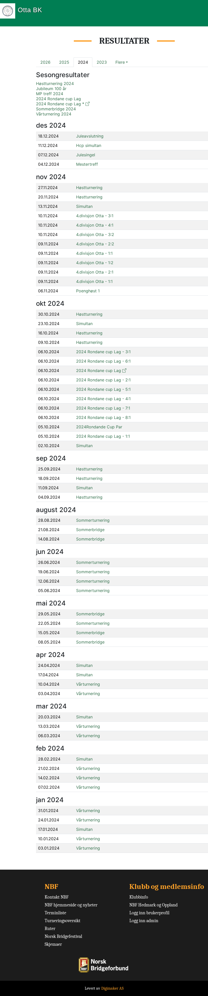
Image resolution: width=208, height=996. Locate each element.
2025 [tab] (64, 62)
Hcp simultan (88, 145)
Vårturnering (88, 684)
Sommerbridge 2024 (56, 108)
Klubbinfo (138, 897)
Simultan (84, 206)
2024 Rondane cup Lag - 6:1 (103, 361)
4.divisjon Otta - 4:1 (94, 225)
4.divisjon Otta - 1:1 (94, 253)
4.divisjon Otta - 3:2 (95, 234)
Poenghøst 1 (88, 290)
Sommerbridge (90, 529)
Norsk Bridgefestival (63, 936)
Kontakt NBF (56, 897)
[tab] (121, 62)
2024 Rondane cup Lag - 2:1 (103, 379)
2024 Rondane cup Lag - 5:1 (103, 389)
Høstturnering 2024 (55, 83)
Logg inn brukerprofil (149, 913)
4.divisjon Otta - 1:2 (94, 262)
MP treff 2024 (49, 93)
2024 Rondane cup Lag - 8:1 (103, 417)
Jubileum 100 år (51, 88)
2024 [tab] (83, 62)
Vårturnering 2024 (53, 113)
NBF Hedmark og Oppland (153, 905)
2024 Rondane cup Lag (58, 98)
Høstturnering (89, 187)
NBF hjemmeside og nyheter (71, 905)
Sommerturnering (93, 520)
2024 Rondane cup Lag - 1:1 (103, 436)
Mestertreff (87, 164)
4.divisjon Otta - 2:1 (94, 272)
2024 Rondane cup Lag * (60, 103)
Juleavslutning (89, 136)
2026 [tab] (45, 62)
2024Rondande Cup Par (99, 426)
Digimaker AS (112, 988)
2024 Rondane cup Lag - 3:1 (103, 351)
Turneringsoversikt (62, 920)
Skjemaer (53, 944)
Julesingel (85, 154)
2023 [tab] (102, 62)
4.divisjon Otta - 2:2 (95, 243)
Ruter (50, 928)
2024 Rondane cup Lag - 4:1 (103, 398)
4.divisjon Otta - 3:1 (94, 215)
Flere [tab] (120, 62)
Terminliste (55, 913)
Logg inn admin (143, 920)
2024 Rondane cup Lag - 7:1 (103, 408)
